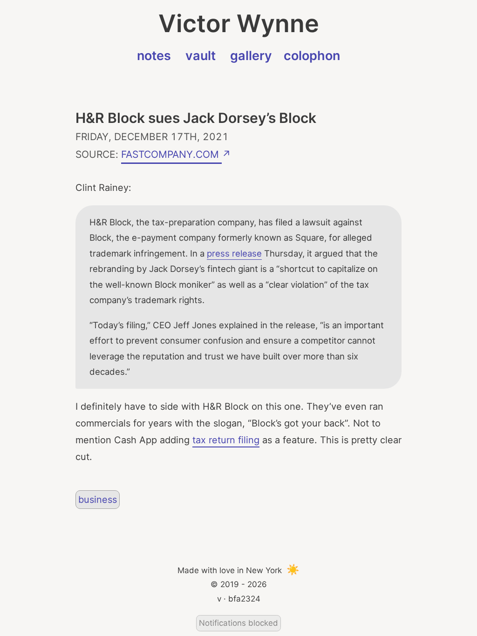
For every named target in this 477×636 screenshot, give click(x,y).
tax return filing (225, 440)
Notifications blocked (238, 623)
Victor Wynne (238, 23)
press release (234, 253)
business (97, 499)
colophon (312, 55)
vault (200, 55)
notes (154, 55)
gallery (251, 55)
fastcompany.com (171, 152)
